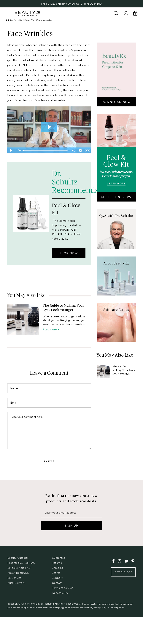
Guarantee (58, 557)
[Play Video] (10, 150)
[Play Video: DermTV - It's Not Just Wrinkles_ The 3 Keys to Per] (49, 127)
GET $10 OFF (123, 572)
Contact (57, 583)
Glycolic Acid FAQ (19, 567)
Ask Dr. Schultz (14, 20)
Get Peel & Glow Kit (116, 198)
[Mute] (73, 150)
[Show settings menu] (80, 150)
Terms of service (62, 588)
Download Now (116, 101)
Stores (56, 572)
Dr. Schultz (14, 578)
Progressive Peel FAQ (21, 562)
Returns (57, 562)
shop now (69, 253)
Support (57, 578)
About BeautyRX (18, 572)
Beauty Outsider (17, 557)
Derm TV (29, 20)
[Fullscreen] (87, 150)
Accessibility (60, 593)
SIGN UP (71, 525)
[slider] (45, 150)
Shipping (57, 567)
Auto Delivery (16, 583)
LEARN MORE (116, 184)
